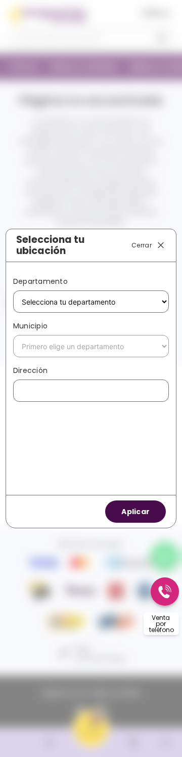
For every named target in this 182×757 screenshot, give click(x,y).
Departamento (40, 281)
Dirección (30, 370)
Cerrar (141, 244)
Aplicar (135, 512)
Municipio (30, 326)
